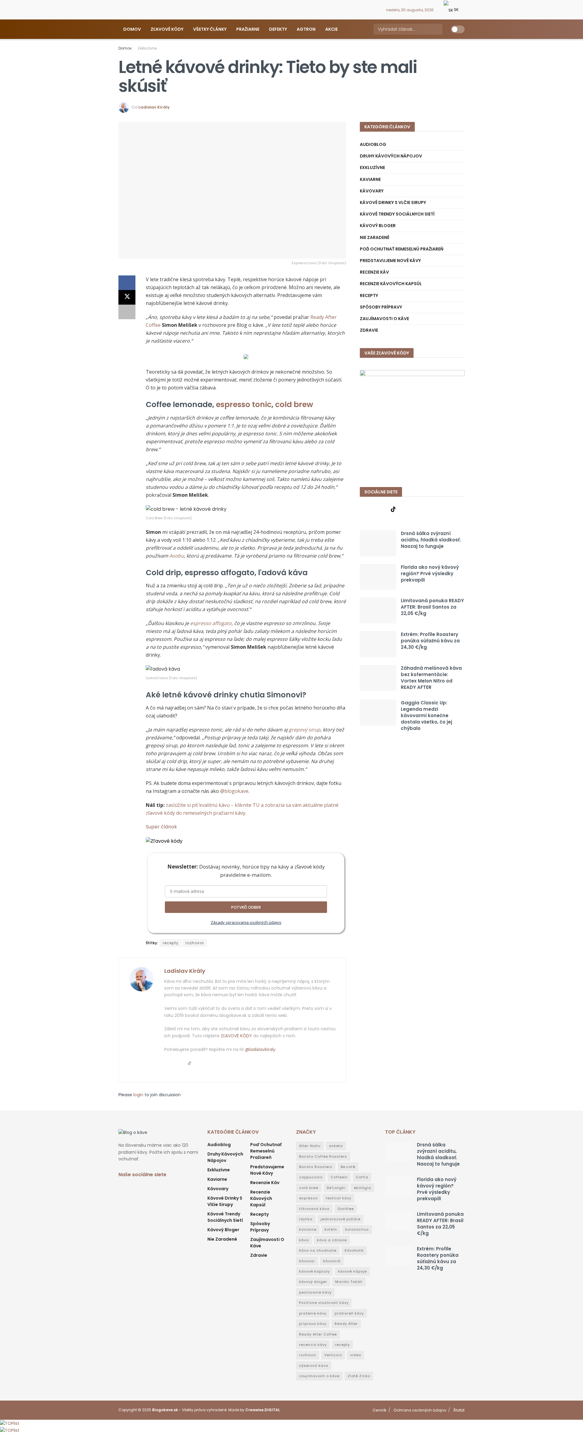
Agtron (306, 29)
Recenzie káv (374, 272)
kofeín (331, 1229)
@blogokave (234, 791)
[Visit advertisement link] (412, 422)
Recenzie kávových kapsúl (391, 284)
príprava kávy (312, 1323)
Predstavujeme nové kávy (390, 260)
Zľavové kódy (167, 29)
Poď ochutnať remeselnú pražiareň (401, 249)
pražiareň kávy (349, 1313)
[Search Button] (437, 29)
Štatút (459, 1410)
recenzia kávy (313, 1344)
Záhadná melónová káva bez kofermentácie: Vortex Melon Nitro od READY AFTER (431, 677)
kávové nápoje (352, 1271)
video (355, 1355)
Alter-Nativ (310, 1145)
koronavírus (357, 1229)
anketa (336, 1145)
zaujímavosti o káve (319, 1376)
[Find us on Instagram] (369, 9)
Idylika (305, 1219)
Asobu (176, 555)
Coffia (362, 1177)
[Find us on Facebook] (361, 9)
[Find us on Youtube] (376, 9)
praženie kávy (312, 1313)
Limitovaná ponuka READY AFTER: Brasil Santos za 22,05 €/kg (432, 607)
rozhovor (195, 942)
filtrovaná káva (314, 1208)
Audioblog (373, 144)
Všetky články (210, 29)
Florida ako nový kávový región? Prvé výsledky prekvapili (430, 573)
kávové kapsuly (314, 1271)
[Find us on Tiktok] (393, 509)
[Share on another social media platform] (126, 312)
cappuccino (310, 1177)
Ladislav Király (154, 107)
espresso (308, 1198)
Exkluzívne (147, 48)
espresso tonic (243, 404)
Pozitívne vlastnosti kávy (324, 1302)
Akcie (331, 29)
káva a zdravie (332, 1240)
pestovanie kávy (315, 1292)
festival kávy (338, 1198)
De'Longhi (336, 1187)
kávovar (307, 1261)
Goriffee (346, 1208)
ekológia (362, 1187)
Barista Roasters (315, 1166)
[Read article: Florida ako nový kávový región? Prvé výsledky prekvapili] (378, 577)
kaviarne (307, 1229)
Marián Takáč (349, 1281)
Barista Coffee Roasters (323, 1156)
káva (304, 1240)
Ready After (346, 1323)
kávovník (332, 1261)
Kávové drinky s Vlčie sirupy (393, 202)
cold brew (294, 404)
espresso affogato (211, 623)
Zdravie (369, 330)
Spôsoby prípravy (381, 307)
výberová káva (313, 1365)
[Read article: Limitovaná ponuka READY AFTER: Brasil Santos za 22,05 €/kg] (378, 610)
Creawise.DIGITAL (262, 1409)
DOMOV (132, 29)
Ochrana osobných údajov (420, 1410)
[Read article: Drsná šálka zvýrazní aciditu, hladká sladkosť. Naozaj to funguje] (378, 543)
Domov (125, 48)
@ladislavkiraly (260, 1049)
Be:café (348, 1166)
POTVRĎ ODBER (246, 907)
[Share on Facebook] (126, 282)
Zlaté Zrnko (359, 1376)
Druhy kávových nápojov (391, 156)
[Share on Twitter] (126, 297)
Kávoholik (354, 1250)
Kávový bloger (378, 226)
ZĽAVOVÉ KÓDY (236, 1036)
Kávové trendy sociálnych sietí (397, 214)
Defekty (278, 29)
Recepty (369, 295)
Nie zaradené (374, 237)
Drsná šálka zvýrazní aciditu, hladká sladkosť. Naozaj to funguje (431, 539)
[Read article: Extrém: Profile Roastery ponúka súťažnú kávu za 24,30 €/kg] (378, 644)
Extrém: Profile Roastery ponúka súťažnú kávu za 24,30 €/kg (430, 640)
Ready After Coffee (318, 1334)
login (138, 1095)
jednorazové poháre (340, 1219)
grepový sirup (304, 729)
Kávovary (372, 191)
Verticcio (333, 1355)
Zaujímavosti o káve (384, 319)
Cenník (380, 1410)
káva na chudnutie (317, 1250)
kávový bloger (313, 1281)
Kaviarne (370, 179)
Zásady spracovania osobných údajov (246, 922)
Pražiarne (247, 29)
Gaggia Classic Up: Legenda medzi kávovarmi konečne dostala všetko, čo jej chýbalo (426, 715)
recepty (171, 942)
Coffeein (339, 1177)
